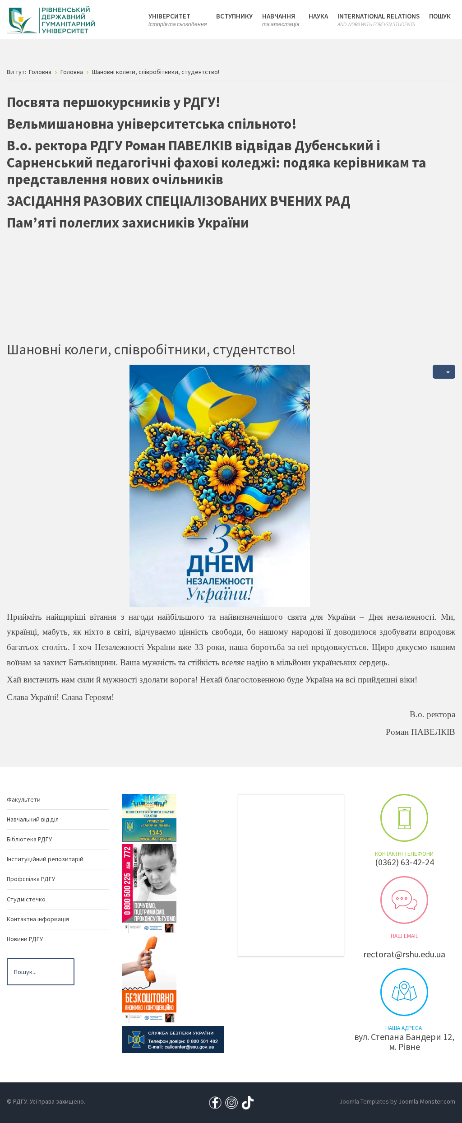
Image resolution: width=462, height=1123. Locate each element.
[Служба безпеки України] (173, 1039)
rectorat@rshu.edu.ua (404, 954)
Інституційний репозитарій (45, 859)
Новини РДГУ (25, 939)
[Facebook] (215, 1102)
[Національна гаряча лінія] (149, 978)
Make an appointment (404, 818)
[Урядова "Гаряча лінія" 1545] (149, 829)
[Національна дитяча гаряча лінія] (149, 888)
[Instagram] (231, 1102)
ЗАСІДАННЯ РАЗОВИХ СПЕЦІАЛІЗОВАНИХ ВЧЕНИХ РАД (179, 201)
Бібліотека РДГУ (29, 839)
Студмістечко (26, 899)
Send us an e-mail (404, 900)
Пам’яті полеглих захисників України (128, 222)
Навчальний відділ (33, 819)
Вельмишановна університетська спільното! (152, 124)
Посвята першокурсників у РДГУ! (114, 102)
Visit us (404, 992)
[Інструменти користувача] (444, 372)
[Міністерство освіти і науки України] (149, 805)
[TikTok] (247, 1102)
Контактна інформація (38, 919)
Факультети (24, 799)
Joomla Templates (364, 1101)
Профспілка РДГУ (31, 879)
